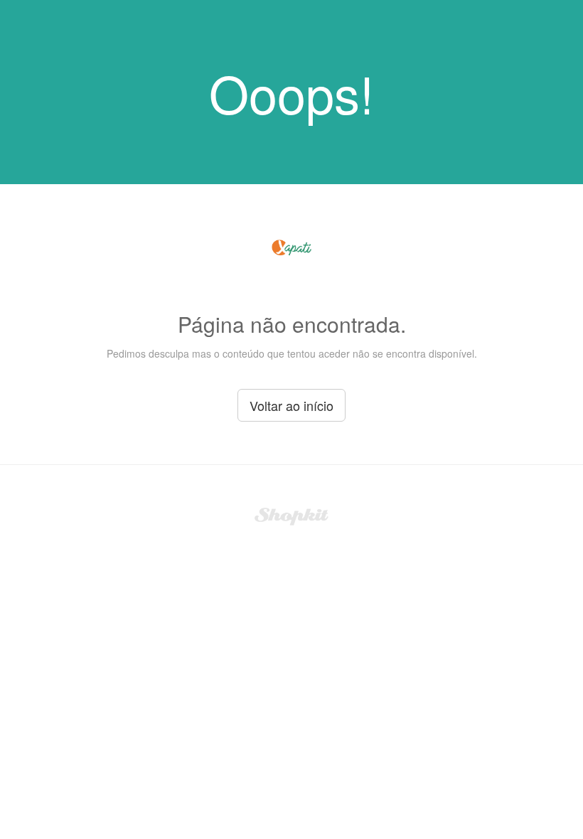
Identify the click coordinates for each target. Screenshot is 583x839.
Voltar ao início (291, 405)
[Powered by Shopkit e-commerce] (292, 515)
